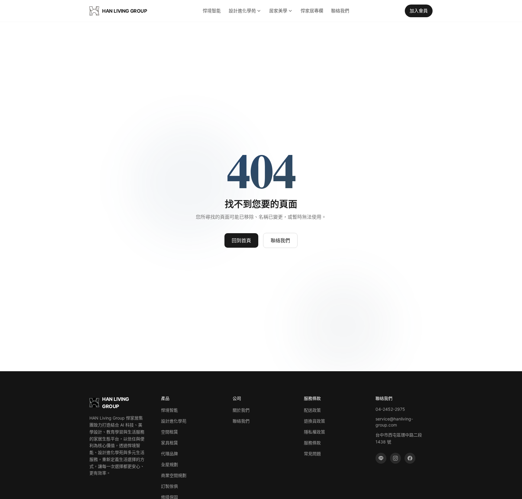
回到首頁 (241, 240)
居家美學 (278, 11)
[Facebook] (409, 458)
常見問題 (312, 453)
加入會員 (419, 11)
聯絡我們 (340, 11)
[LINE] (380, 458)
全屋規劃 (169, 464)
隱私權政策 (314, 431)
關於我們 (241, 410)
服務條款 (312, 442)
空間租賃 (169, 431)
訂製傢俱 (169, 486)
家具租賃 (169, 442)
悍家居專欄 (312, 11)
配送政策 (312, 410)
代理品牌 (169, 453)
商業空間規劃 (173, 475)
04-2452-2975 (390, 409)
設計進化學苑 (242, 11)
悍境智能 (212, 11)
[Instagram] (395, 458)
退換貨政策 (314, 420)
